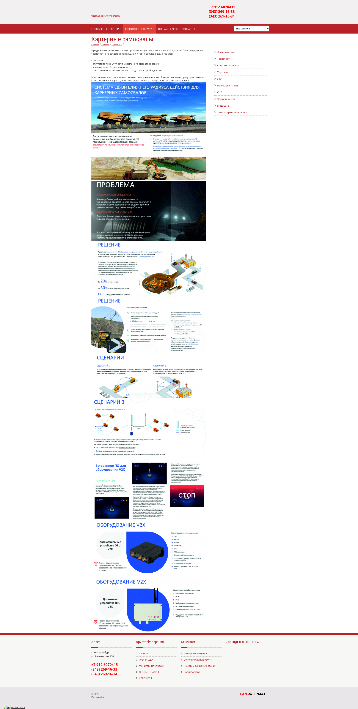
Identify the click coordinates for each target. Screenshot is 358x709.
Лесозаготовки (226, 52)
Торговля (222, 72)
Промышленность (228, 85)
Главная (95, 44)
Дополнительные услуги (198, 659)
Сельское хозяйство (228, 65)
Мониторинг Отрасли (139, 29)
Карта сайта (98, 697)
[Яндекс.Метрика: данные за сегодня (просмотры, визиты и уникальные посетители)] (14, 707)
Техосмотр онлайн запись (232, 112)
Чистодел (97, 16)
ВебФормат (253, 693)
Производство (192, 672)
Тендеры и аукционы (196, 653)
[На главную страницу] (149, 8)
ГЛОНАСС (97, 29)
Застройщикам (226, 99)
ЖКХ (219, 78)
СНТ (219, 92)
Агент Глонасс (112, 16)
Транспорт (117, 44)
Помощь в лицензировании (200, 665)
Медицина (223, 105)
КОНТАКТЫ (188, 29)
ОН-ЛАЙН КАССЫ (168, 29)
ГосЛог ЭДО (113, 29)
